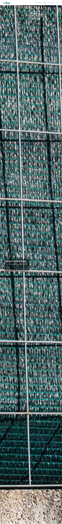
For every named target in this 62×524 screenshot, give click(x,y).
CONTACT (52, 2)
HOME (36, 2)
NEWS (49, 2)
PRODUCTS (45, 2)
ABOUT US (40, 2)
